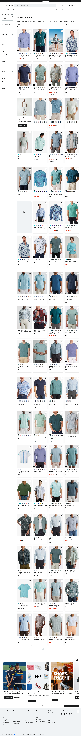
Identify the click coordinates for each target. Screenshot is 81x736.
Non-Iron (49, 21)
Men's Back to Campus (22, 125)
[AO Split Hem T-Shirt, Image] (56, 557)
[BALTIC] (72, 87)
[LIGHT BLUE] (36, 537)
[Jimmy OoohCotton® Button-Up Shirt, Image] (56, 351)
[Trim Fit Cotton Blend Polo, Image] (56, 491)
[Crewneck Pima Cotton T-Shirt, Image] (56, 456)
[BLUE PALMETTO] (20, 401)
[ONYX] (74, 225)
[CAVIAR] (20, 603)
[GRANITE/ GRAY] (56, 53)
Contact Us (4, 712)
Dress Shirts (39, 21)
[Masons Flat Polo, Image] (72, 178)
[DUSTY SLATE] (50, 637)
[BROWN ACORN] (58, 330)
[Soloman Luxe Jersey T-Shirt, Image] (56, 422)
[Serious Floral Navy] (46, 191)
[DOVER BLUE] (44, 401)
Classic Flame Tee (55, 123)
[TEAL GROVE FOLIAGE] (52, 154)
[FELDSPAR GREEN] (50, 401)
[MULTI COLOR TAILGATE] (28, 401)
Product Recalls (5, 728)
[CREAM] (54, 296)
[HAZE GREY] (20, 364)
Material (3, 58)
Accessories (38, 9)
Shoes (32, 9)
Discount (3, 74)
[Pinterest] (64, 714)
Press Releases (51, 717)
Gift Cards (78, 697)
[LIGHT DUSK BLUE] (66, 87)
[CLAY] (74, 330)
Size (2, 37)
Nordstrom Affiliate (51, 722)
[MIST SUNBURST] (60, 154)
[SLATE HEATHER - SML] (44, 469)
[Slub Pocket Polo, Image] (40, 625)
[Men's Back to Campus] (24, 107)
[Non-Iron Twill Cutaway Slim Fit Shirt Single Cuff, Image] (72, 388)
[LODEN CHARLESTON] (24, 401)
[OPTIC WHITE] (46, 122)
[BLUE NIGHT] (20, 87)
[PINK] (74, 296)
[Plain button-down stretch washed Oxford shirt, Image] (40, 142)
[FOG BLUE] (51, 122)
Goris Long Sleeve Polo (39, 471)
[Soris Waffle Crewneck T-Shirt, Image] (72, 351)
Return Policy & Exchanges (5, 720)
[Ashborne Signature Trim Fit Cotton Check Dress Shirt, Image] (24, 317)
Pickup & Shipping (5, 22)
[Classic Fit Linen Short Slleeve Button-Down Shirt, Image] (40, 590)
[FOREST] (70, 191)
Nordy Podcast (16, 723)
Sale (68, 9)
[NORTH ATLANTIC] (51, 259)
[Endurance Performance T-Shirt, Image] (72, 456)
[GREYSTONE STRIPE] (36, 637)
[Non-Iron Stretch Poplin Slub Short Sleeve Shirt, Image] (40, 491)
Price (3, 51)
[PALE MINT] (67, 122)
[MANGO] (28, 296)
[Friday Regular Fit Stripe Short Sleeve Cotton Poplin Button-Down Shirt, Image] (24, 456)
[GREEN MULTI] (18, 570)
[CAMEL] (40, 53)
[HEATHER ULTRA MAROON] (56, 435)
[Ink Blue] (40, 154)
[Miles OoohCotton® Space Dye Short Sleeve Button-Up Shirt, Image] (40, 283)
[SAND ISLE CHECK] (53, 87)
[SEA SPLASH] (22, 435)
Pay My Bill (38, 719)
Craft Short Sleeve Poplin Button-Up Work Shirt (71, 539)
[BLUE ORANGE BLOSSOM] (56, 154)
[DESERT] (56, 469)
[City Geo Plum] (52, 225)
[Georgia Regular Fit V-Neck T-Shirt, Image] (40, 388)
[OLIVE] (42, 364)
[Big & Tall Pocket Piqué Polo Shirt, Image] (24, 491)
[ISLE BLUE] (40, 87)
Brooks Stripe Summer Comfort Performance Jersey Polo (71, 641)
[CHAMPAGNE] (38, 53)
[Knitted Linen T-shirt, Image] (24, 142)
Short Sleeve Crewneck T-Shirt (70, 124)
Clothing (8, 14)
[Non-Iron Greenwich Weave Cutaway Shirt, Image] (40, 212)
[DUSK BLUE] (66, 364)
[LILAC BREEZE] (24, 435)
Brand (3, 44)
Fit (2, 68)
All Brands (15, 712)
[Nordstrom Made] (38, 676)
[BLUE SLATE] (66, 503)
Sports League (4, 95)
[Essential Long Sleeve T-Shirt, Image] (72, 75)
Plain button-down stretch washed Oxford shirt (40, 157)
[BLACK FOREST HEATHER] (20, 503)
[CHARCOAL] (72, 225)
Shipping (3, 717)
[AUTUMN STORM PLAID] (51, 87)
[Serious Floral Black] (38, 191)
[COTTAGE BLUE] (66, 637)
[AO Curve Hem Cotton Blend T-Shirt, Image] (56, 247)
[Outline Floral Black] (44, 191)
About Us (15, 710)
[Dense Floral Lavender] (60, 225)
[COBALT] (60, 191)
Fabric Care (4, 85)
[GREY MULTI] (20, 570)
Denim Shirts (32, 21)
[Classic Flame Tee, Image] (56, 109)
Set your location (21, 26)
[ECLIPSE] (22, 53)
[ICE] (40, 296)
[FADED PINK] (38, 122)
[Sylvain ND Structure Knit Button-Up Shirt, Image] (24, 40)
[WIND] (58, 122)
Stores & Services (28, 710)
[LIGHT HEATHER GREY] (68, 364)
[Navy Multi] (38, 503)
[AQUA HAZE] (18, 435)
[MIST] (76, 225)
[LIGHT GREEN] (18, 154)
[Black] (76, 53)
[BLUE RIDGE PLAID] (76, 154)
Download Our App (66, 710)
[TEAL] (34, 53)
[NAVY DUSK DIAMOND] (62, 154)
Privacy (3, 734)
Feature (3, 78)
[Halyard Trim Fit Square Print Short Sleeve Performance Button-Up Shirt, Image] (40, 247)
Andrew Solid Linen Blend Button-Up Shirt (55, 56)
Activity (3, 88)
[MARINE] (58, 191)
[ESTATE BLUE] (72, 637)
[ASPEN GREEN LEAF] (54, 154)
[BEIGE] (38, 435)
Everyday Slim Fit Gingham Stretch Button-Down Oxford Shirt (71, 605)
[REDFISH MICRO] (22, 401)
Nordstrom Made (32, 700)
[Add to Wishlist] (30, 31)
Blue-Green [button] (4, 18)
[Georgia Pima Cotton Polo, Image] (24, 178)
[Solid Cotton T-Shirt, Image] (24, 590)
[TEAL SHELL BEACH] (50, 154)
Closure (3, 81)
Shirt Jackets (54, 21)
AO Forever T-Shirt (70, 332)
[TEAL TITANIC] (67, 469)
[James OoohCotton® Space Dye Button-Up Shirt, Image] (24, 283)
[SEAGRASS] (50, 435)
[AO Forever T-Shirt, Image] (72, 317)
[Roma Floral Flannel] (58, 225)
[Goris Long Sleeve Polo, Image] (40, 456)
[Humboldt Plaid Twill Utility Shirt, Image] (24, 557)
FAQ (2, 726)
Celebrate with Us (46, 1)
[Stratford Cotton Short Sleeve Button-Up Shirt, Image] (72, 422)
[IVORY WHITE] (36, 435)
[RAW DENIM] (58, 435)
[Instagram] (61, 714)
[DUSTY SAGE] (69, 225)
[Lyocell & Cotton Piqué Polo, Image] (24, 625)
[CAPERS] (42, 87)
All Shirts (18, 21)
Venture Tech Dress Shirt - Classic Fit (71, 56)
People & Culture (16, 719)
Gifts (63, 9)
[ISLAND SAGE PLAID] (67, 154)
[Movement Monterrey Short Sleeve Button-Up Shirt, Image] (56, 142)
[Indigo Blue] (38, 225)
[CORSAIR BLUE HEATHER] (24, 503)
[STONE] (72, 191)
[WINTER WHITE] (76, 87)
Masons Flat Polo (71, 193)
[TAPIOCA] (60, 435)
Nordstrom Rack (51, 712)
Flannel (44, 21)
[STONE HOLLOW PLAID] (72, 154)
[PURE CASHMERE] (58, 259)
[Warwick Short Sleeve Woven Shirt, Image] (40, 40)
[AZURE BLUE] (28, 503)
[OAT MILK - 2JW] (28, 53)
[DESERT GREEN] (22, 191)
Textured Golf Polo (69, 505)
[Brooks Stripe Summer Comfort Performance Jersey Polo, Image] (72, 625)
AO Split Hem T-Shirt (54, 572)
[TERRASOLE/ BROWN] (62, 53)
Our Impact (15, 717)
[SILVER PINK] (26, 503)
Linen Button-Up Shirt (39, 123)
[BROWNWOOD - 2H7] (70, 87)
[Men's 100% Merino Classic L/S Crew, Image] (72, 247)
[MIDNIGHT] (74, 191)
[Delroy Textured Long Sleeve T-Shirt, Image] (56, 388)
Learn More (61, 700)
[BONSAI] (56, 259)
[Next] (79, 21)
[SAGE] (60, 259)
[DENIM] (53, 191)
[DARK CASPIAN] (24, 191)
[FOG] (18, 364)
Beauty (26, 9)
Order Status (4, 715)
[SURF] (50, 53)
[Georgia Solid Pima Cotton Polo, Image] (72, 283)
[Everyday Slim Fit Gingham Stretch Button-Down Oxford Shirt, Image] (72, 590)
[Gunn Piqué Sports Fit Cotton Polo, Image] (72, 212)
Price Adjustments (5, 722)
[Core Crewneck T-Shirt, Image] (40, 351)
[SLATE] (22, 87)
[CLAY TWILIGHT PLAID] (56, 87)
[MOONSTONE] (20, 191)
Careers (14, 715)
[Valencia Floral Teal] (50, 225)
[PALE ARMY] (26, 637)
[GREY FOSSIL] (56, 330)
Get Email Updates (16, 721)
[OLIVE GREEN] (76, 122)
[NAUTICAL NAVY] (28, 435)
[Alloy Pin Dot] (70, 53)
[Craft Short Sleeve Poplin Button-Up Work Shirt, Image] (72, 525)
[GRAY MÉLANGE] (20, 154)
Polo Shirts (60, 21)
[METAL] (53, 503)
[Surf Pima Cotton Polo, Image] (24, 422)
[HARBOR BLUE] (50, 296)
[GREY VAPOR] (76, 469)
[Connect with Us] (71, 714)
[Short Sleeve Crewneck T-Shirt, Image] (72, 109)
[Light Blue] (72, 53)
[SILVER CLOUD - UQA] (24, 53)
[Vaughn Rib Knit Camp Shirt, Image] (40, 525)
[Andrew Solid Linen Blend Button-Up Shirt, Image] (56, 40)
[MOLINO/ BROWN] (52, 53)
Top (78, 712)
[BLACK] (28, 87)
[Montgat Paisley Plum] (36, 191)
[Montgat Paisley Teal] (34, 191)
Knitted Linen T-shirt (22, 156)
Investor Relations (51, 714)
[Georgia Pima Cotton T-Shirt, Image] (24, 75)
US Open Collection (8, 697)
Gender (3, 31)
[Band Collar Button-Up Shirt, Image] (40, 422)
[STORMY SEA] (34, 87)
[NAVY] (42, 53)
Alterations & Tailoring (29, 717)
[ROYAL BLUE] (24, 637)
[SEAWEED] (44, 122)
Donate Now (55, 700)
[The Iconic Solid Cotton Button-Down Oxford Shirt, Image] (72, 557)
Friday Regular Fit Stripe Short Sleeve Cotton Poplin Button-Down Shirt (24, 473)
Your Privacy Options (9, 734)
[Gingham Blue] (74, 53)
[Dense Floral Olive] (56, 225)
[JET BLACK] (53, 122)
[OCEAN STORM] (76, 330)
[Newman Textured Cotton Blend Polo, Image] (56, 590)
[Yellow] (40, 503)
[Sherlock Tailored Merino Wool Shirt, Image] (56, 212)
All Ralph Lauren (17, 697)
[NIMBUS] (36, 87)
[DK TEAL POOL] (34, 122)
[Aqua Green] (34, 154)
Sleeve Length (4, 54)
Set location (4, 29)
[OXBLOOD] (68, 191)
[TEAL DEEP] (51, 330)
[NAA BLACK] (22, 637)
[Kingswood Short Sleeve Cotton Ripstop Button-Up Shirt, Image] (56, 625)
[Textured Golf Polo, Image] (72, 491)
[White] (68, 53)
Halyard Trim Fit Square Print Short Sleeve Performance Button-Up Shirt (39, 261)
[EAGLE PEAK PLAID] (60, 87)
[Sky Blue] (38, 154)
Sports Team (4, 91)
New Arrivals (75, 21)
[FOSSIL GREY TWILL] (74, 154)
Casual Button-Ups (25, 21)
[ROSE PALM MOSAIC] (58, 154)
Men (20, 9)
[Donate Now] (62, 676)
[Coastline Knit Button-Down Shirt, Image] (56, 75)
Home (57, 9)
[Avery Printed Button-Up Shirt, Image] (24, 525)
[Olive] (70, 259)
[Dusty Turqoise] (66, 259)
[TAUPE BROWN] (36, 53)
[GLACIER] (36, 122)
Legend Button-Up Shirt (71, 156)
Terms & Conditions (20, 734)
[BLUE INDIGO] (36, 364)
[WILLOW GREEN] (68, 87)
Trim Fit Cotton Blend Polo (55, 505)
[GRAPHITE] (26, 87)
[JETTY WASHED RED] (20, 435)
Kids (45, 9)
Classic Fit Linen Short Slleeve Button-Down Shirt (40, 605)
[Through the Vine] (66, 53)
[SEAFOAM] (20, 296)
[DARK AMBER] (70, 637)
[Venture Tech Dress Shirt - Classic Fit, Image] (72, 40)
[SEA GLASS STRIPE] (34, 637)
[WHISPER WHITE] (52, 637)
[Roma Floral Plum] (54, 225)
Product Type (4, 34)
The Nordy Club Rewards (41, 714)
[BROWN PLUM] (69, 469)
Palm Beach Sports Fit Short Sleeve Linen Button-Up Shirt (55, 194)
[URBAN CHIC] (38, 87)
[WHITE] (58, 53)
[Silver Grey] (36, 225)
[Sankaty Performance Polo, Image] (24, 388)
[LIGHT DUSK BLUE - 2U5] (20, 53)
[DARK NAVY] (54, 637)
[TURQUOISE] (67, 225)
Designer (51, 9)
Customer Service (5, 710)
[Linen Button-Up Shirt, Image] (40, 109)
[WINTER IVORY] (54, 401)
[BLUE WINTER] (53, 330)
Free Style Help (28, 715)
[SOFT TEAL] (18, 191)
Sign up (72, 705)
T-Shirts (70, 21)
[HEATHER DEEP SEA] (52, 435)
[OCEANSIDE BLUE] (58, 87)
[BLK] (42, 469)
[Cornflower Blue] (40, 225)
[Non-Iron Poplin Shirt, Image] (56, 525)
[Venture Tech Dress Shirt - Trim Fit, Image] (24, 247)
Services (74, 9)
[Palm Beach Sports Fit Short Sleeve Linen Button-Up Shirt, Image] (56, 178)
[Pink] (36, 154)
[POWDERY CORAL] (26, 191)
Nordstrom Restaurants (29, 722)
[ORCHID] (56, 191)
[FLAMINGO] (30, 435)
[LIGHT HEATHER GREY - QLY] (36, 469)
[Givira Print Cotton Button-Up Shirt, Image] (40, 317)
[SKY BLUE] (66, 401)
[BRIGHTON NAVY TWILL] (69, 154)
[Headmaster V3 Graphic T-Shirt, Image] (56, 283)
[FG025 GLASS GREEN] (74, 122)
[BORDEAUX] (68, 637)
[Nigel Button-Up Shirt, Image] (40, 178)
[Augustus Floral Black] (40, 191)
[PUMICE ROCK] (42, 122)
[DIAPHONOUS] (56, 570)
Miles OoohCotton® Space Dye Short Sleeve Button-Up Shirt (40, 299)
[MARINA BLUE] (22, 503)
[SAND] (30, 296)
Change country (5, 731)
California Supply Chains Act (31, 734)
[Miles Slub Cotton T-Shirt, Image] (24, 351)
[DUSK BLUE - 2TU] (34, 469)
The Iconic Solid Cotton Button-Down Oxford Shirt (70, 572)
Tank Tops (66, 21)
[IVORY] (40, 537)
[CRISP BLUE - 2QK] (26, 53)
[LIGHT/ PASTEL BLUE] (20, 469)
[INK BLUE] (69, 122)
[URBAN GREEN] (72, 296)
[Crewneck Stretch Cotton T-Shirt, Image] (56, 317)
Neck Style (4, 71)
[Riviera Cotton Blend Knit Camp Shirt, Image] (40, 75)
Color (3, 41)
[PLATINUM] (24, 296)
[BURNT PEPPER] (56, 637)
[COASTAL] (40, 122)
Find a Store (27, 712)
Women (14, 9)
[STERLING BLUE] (51, 503)
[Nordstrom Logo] (7, 5)
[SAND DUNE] (44, 87)
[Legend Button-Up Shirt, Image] (72, 142)
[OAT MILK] (72, 364)
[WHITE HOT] (72, 469)
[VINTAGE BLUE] (24, 87)
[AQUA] (18, 603)
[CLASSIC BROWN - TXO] (40, 469)
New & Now (7, 9)
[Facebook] (69, 714)
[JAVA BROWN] (52, 296)
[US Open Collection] (14, 676)
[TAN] (52, 603)
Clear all (11, 16)
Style (3, 64)
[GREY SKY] (22, 364)
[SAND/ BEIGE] (60, 53)
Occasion (3, 61)
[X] (66, 714)
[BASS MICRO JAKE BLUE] (26, 401)
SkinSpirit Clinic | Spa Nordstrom (29, 720)
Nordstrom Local (28, 724)
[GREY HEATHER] (22, 603)
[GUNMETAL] (60, 503)
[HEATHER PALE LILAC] (54, 435)
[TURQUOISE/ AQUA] (18, 469)
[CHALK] (72, 122)
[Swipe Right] (76, 660)
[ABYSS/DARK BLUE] (54, 53)
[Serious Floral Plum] (42, 191)
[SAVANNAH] (51, 191)
